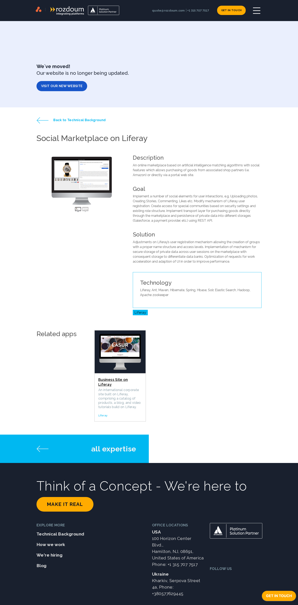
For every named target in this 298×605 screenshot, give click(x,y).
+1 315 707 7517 (198, 10)
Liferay (140, 312)
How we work (50, 544)
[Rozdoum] (64, 10)
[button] (43, 185)
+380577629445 (167, 593)
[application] (279, 597)
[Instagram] (244, 576)
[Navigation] (257, 10)
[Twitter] (214, 576)
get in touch (231, 10)
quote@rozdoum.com (168, 10)
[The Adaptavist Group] (38, 10)
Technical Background (60, 534)
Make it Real (65, 504)
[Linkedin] (224, 576)
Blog (41, 565)
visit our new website (62, 86)
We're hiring (49, 555)
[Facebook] (234, 576)
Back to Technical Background (79, 120)
